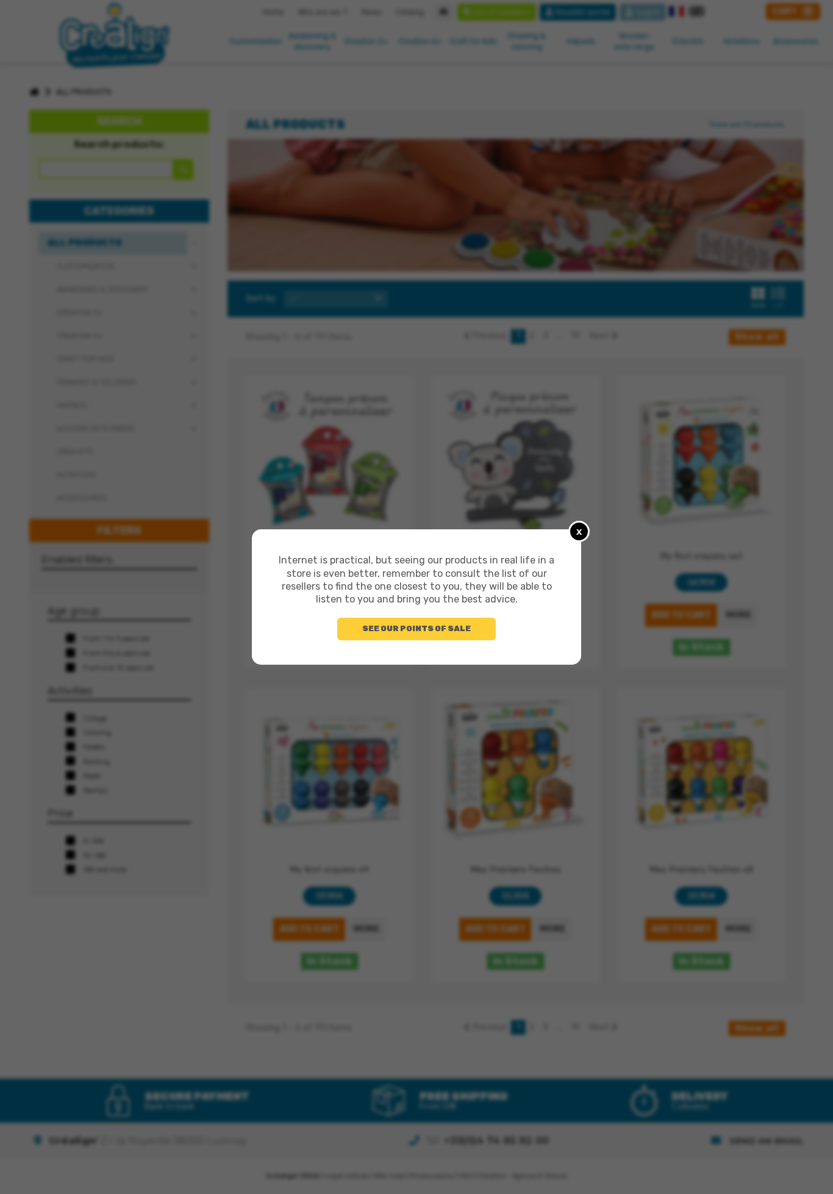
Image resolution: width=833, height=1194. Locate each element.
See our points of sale (416, 628)
